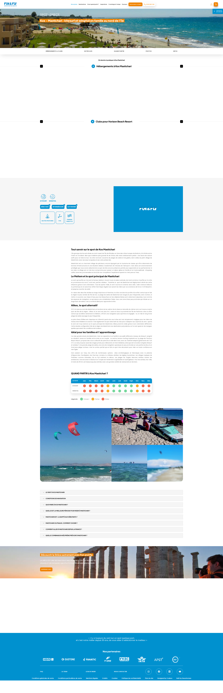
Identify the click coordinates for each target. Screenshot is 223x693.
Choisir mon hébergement (110, 690)
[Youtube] (180, 672)
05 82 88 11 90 (150, 4)
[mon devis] (216, 4)
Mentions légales (92, 678)
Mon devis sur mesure (219, 11)
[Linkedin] (169, 672)
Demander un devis (135, 4)
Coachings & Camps (114, 4)
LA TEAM (64, 672)
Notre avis (88, 51)
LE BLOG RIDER (91, 672)
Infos (175, 51)
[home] (10, 4)
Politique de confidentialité (131, 678)
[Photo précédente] (42, 90)
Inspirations (103, 4)
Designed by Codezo (164, 678)
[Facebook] (159, 672)
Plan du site (149, 678)
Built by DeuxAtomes (183, 678)
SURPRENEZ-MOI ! (46, 569)
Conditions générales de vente (43, 678)
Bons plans (74, 4)
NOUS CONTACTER (120, 672)
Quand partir (119, 51)
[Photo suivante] (72, 90)
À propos (124, 4)
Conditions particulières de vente (70, 678)
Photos (149, 51)
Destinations (82, 4)
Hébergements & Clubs (54, 51)
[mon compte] (211, 4)
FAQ (41, 672)
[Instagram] (148, 672)
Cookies (115, 678)
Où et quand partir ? (93, 4)
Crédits (104, 678)
